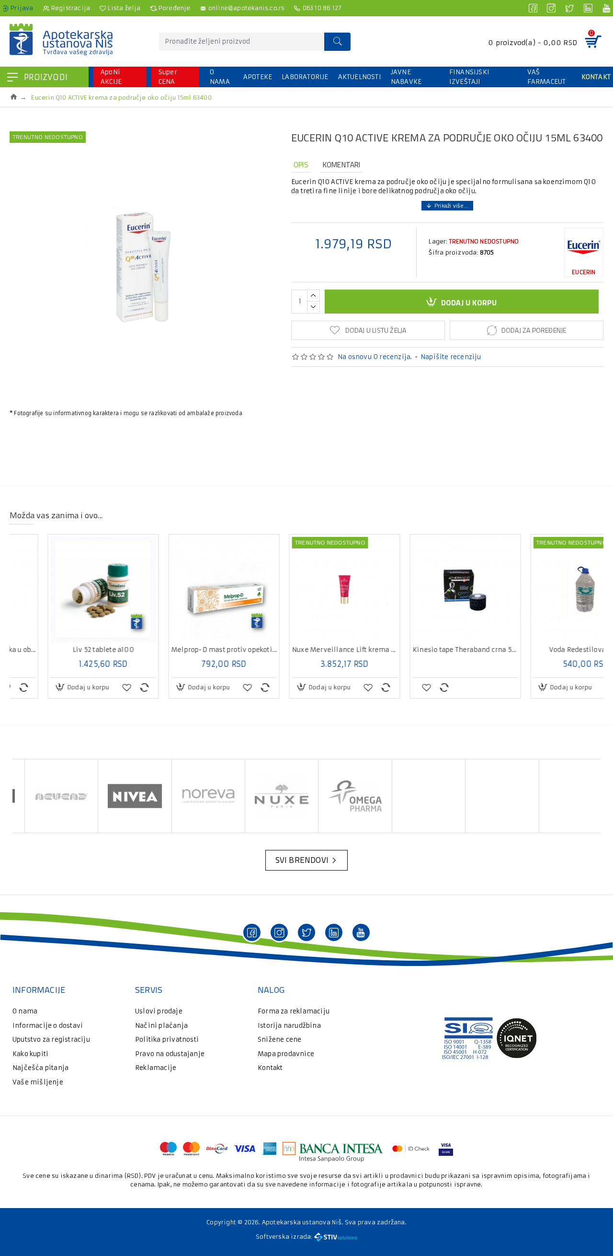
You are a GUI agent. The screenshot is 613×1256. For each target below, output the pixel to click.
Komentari (342, 164)
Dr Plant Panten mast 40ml (186, 650)
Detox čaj (306, 650)
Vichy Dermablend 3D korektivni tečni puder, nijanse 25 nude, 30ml (427, 650)
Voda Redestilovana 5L (65, 650)
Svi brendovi (302, 860)
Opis (301, 164)
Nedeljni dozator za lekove (547, 650)
